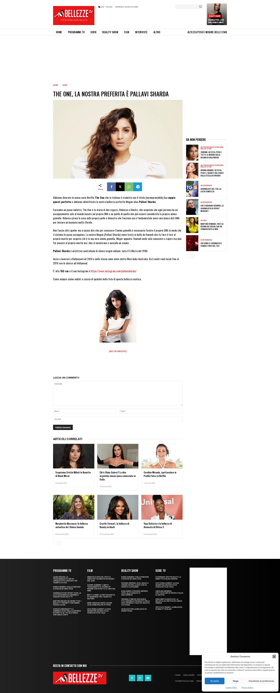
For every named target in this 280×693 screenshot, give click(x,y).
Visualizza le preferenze (261, 681)
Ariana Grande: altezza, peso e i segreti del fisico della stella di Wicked (212, 173)
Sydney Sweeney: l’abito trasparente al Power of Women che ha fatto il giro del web (101, 588)
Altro (203, 220)
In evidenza (206, 185)
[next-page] (59, 543)
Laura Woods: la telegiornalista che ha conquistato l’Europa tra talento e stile (65, 580)
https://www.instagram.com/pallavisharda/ (113, 271)
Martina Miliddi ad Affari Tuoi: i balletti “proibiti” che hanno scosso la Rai (67, 603)
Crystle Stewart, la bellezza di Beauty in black (114, 525)
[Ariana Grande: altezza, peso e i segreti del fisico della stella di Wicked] (192, 171)
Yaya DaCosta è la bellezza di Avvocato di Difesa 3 (158, 525)
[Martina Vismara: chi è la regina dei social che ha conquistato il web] (192, 225)
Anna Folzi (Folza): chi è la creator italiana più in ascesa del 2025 (100, 579)
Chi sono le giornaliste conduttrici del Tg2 (211, 244)
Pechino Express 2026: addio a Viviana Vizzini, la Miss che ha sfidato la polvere (134, 585)
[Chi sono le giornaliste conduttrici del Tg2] (192, 243)
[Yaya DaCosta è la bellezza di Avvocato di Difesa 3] (162, 507)
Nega (235, 681)
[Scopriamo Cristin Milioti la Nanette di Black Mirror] (73, 456)
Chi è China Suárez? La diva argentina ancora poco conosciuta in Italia (118, 476)
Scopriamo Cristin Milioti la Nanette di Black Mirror (168, 578)
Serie (64, 84)
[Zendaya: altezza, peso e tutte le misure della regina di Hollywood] (192, 153)
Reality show (214, 16)
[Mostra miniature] (118, 351)
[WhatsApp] (129, 186)
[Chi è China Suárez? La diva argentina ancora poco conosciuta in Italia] (118, 456)
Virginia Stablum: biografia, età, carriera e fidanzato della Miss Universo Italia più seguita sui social (135, 602)
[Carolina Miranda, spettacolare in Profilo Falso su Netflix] (162, 456)
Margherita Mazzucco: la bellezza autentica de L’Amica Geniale (71, 525)
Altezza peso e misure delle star (212, 148)
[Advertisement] (150, 17)
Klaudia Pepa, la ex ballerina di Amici (216, 21)
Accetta (214, 681)
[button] (274, 656)
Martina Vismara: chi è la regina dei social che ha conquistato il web (212, 226)
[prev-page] (55, 543)
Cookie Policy (231, 687)
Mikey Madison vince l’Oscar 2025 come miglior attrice (99, 604)
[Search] (200, 6)
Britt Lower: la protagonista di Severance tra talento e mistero (101, 597)
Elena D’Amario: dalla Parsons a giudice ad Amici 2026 (66, 588)
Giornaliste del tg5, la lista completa (211, 190)
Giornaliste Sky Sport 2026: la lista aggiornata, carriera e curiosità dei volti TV (67, 595)
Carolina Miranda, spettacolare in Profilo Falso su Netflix (160, 474)
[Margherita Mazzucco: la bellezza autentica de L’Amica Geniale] (73, 507)
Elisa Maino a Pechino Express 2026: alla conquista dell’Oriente (134, 593)
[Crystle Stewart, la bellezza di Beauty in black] (118, 507)
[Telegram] (137, 186)
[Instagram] (140, 678)
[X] (120, 186)
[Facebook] (111, 186)
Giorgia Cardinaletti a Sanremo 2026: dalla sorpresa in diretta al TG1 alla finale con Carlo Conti (67, 612)
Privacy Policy (247, 687)
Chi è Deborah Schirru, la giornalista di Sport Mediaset (212, 208)
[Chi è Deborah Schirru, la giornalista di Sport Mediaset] (192, 207)
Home (55, 84)
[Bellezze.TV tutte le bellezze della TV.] (80, 678)
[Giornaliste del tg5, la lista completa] (192, 189)
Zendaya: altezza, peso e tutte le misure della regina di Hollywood (211, 154)
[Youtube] (148, 678)
